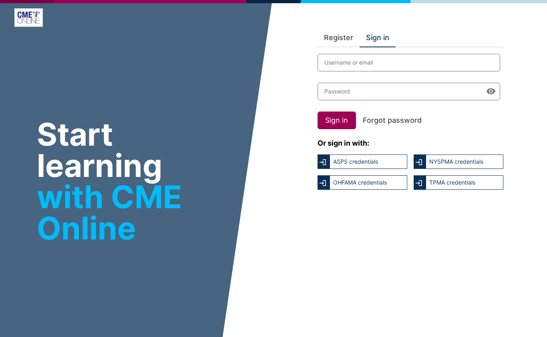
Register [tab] (338, 37)
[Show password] (491, 91)
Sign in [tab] (377, 37)
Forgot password (392, 120)
